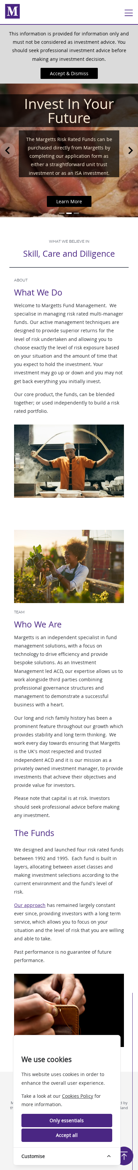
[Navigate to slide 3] (76, 213)
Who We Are (38, 624)
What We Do (38, 292)
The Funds (34, 832)
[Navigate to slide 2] (69, 213)
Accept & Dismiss (69, 73)
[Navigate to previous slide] (7, 150)
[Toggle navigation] (128, 13)
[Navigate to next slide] (130, 150)
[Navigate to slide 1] (61, 213)
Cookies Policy (77, 1096)
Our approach (30, 905)
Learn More (69, 201)
